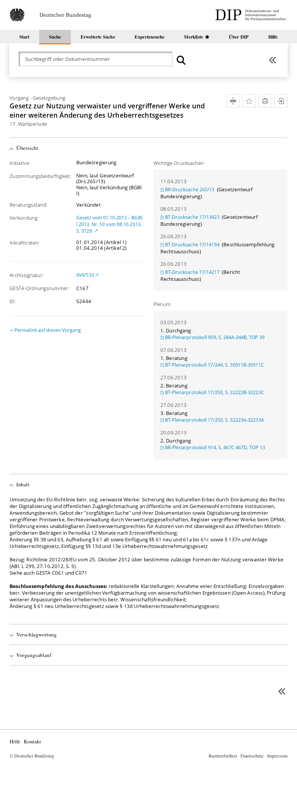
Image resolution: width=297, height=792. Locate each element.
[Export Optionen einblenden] (280, 101)
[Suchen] (181, 60)
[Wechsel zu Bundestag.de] (53, 14)
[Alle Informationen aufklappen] (233, 101)
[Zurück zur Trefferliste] (272, 60)
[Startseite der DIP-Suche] (251, 15)
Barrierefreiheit (223, 755)
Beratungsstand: (28, 204)
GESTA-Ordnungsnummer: (40, 288)
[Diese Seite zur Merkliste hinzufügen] (249, 101)
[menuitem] (24, 36)
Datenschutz (252, 755)
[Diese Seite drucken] (264, 101)
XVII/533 (85, 275)
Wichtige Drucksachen (178, 163)
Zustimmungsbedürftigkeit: (40, 176)
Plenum (162, 304)
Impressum (277, 755)
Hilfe (15, 741)
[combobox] (98, 59)
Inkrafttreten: (25, 242)
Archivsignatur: (27, 275)
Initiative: (20, 163)
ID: (13, 301)
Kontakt (32, 741)
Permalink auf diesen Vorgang (48, 330)
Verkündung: (24, 217)
